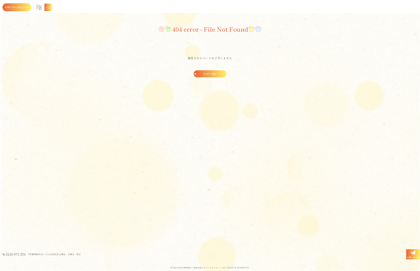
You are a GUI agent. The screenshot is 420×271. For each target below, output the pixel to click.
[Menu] (48, 7)
